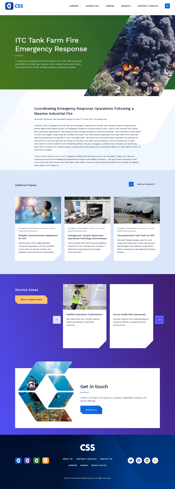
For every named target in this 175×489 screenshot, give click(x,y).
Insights (125, 6)
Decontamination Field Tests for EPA (135, 235)
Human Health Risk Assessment (129, 314)
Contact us (91, 410)
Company (74, 6)
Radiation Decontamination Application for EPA (38, 237)
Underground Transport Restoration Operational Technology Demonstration (87, 237)
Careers (110, 6)
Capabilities (92, 6)
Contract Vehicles (147, 6)
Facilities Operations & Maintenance (84, 314)
